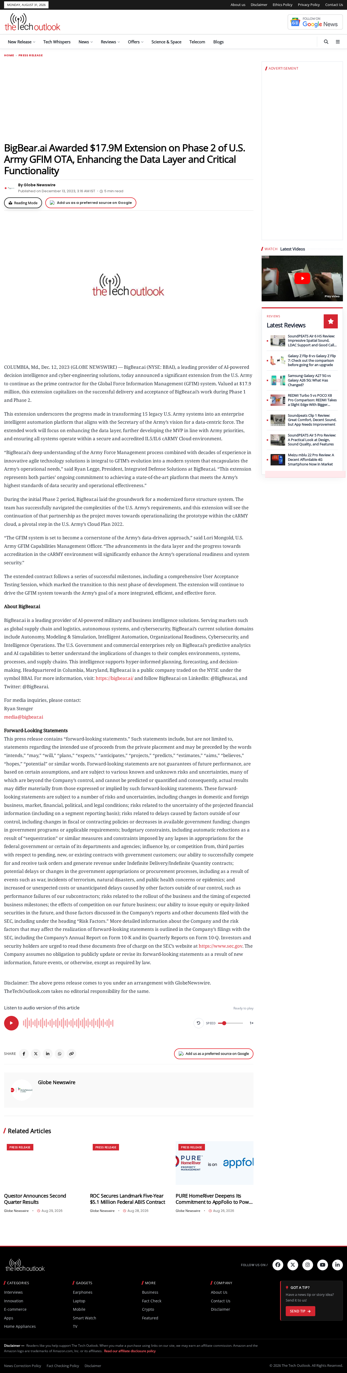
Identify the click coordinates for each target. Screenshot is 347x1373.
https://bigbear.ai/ (114, 678)
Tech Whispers (56, 41)
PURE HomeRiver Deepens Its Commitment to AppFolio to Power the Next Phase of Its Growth (214, 1199)
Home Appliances (20, 1326)
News (84, 41)
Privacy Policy (309, 4)
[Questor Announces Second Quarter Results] (43, 1163)
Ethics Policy (283, 4)
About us (238, 4)
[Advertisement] (128, 99)
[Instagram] (307, 1265)
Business (150, 1292)
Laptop (79, 1300)
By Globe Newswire (37, 185)
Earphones (82, 1292)
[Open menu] (338, 42)
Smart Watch (84, 1317)
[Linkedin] (337, 1265)
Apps (8, 1317)
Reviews (108, 41)
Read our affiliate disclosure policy (130, 1351)
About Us (219, 1292)
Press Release (30, 55)
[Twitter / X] (36, 1054)
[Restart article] (199, 1023)
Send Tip (298, 1311)
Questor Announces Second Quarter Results (35, 1199)
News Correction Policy (22, 1365)
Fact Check (151, 1300)
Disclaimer (259, 4)
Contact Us (334, 4)
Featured (150, 1317)
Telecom (197, 41)
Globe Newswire (56, 1082)
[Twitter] (292, 1265)
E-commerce (15, 1309)
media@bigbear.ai (23, 717)
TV (75, 1326)
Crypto (148, 1309)
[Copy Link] (71, 1054)
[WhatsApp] (60, 1054)
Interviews (13, 1292)
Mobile (79, 1309)
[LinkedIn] (48, 1054)
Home (9, 55)
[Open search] (326, 42)
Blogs (218, 41)
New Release (19, 41)
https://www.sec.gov (220, 946)
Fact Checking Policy (63, 1365)
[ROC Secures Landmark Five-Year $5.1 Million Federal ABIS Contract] (129, 1163)
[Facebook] (24, 1054)
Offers (134, 41)
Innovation (13, 1300)
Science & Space (166, 41)
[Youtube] (322, 1265)
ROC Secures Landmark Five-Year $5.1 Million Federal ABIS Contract (127, 1199)
